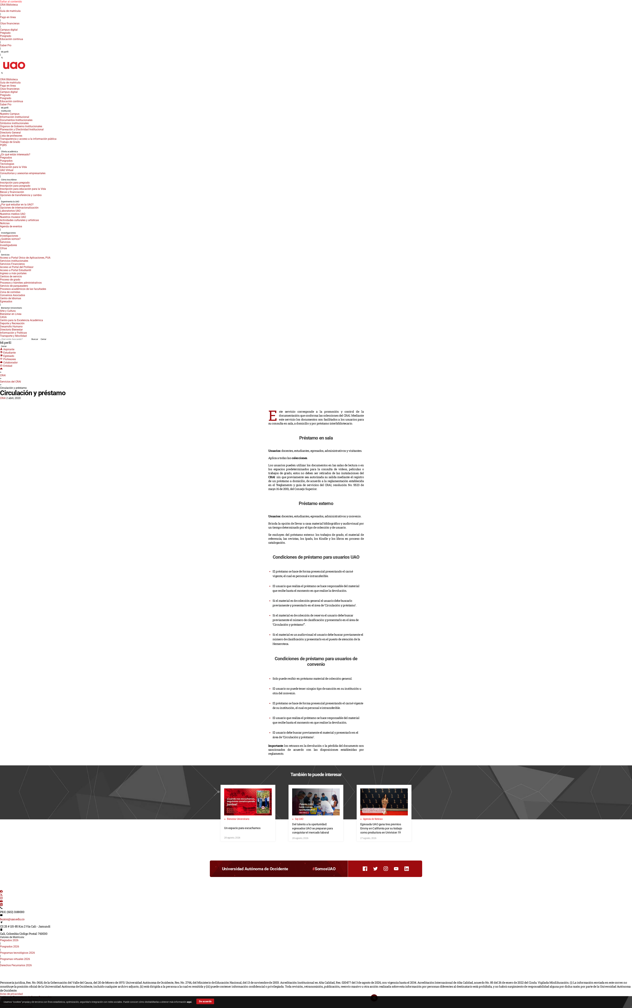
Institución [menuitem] (6, 111)
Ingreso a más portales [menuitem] (13, 273)
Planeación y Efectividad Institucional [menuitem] (22, 129)
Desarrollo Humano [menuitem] (11, 326)
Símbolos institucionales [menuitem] (14, 123)
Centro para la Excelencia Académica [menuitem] (21, 320)
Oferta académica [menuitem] (9, 151)
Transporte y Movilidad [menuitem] (13, 335)
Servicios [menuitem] (5, 242)
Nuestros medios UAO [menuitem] (12, 213)
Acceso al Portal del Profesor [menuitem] (16, 267)
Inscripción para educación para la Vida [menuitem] (23, 188)
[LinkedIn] (1, 905)
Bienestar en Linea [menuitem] (10, 314)
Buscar (34, 339)
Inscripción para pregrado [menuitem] (15, 182)
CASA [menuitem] (3, 317)
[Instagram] (1, 898)
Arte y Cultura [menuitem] (8, 310)
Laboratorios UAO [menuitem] (10, 210)
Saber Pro (5, 45)
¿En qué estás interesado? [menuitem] (15, 154)
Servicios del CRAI (10, 381)
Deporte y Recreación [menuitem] (12, 323)
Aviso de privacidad (11, 993)
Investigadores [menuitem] (8, 245)
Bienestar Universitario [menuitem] (11, 308)
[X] (1, 895)
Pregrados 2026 (9, 940)
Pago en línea (8, 17)
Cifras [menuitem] (3, 248)
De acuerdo (205, 1001)
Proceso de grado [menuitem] (10, 279)
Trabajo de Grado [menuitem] (10, 142)
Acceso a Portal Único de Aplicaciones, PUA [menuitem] (25, 257)
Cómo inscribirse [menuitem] (9, 179)
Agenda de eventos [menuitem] (11, 226)
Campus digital (9, 29)
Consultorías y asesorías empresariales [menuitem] (22, 173)
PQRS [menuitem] (3, 145)
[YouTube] (1, 901)
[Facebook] (1, 891)
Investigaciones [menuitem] (8, 233)
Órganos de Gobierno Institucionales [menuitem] (21, 126)
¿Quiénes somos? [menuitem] (10, 238)
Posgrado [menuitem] (5, 36)
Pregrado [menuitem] (5, 32)
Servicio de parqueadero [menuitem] (14, 285)
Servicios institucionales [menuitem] (14, 260)
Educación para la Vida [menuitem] (13, 167)
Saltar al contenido (11, 1)
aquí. (189, 1002)
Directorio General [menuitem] (10, 132)
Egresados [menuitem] (6, 301)
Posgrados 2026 (9, 946)
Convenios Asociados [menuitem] (12, 295)
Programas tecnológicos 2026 (17, 952)
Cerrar (43, 339)
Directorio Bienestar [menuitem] (11, 329)
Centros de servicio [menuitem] (11, 276)
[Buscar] (2, 57)
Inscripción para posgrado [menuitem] (15, 185)
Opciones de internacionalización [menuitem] (19, 207)
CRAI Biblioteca (9, 4)
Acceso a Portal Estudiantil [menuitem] (15, 270)
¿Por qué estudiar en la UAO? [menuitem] (17, 204)
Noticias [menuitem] (5, 223)
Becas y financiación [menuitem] (12, 192)
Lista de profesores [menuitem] (11, 135)
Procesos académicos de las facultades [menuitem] (23, 289)
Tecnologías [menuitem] (7, 163)
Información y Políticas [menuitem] (13, 332)
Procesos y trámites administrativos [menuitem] (21, 282)
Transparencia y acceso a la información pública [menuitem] (28, 138)
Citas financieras (9, 23)
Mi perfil (4, 52)
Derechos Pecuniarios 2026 (16, 965)
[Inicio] (1, 369)
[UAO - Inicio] (14, 70)
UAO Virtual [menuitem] (6, 170)
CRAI (3, 375)
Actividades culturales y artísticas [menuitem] (19, 220)
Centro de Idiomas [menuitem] (10, 298)
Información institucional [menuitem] (14, 117)
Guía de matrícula (10, 11)
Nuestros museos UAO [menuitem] (13, 217)
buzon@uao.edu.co (12, 919)
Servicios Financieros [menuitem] (12, 263)
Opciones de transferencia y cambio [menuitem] (21, 195)
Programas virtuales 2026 (15, 959)
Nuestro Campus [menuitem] (9, 113)
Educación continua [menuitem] (11, 39)
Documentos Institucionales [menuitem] (16, 120)
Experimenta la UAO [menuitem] (10, 201)
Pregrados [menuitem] (6, 157)
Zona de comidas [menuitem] (10, 292)
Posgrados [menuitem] (6, 160)
